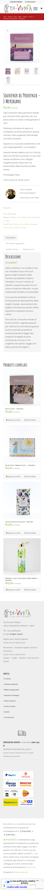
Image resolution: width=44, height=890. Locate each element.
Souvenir (16, 227)
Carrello (6, 712)
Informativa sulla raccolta (15, 887)
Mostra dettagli (31, 420)
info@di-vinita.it (16, 634)
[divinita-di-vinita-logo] (18, 8)
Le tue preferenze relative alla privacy (24, 882)
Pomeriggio (33, 224)
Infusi (19, 217)
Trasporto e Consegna (11, 695)
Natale (24, 217)
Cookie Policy (10, 835)
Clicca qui (31, 867)
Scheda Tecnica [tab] (12, 249)
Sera (11, 227)
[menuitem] (16, 1)
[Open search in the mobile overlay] (26, 8)
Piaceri (29, 217)
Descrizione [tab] (10, 238)
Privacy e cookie (9, 706)
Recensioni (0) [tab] (28, 249)
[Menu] (34, 8)
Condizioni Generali (11, 684)
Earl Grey (9, 224)
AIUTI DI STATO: (10, 840)
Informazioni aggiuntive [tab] (15, 243)
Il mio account (30, 2)
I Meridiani (16, 224)
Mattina (26, 224)
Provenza (6, 227)
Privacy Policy (26, 831)
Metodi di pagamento (11, 690)
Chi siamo (7, 679)
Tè (4, 221)
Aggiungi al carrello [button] (14, 420)
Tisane (8, 221)
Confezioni (13, 217)
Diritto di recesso (10, 701)
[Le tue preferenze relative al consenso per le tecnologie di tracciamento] (4, 885)
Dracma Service (21, 872)
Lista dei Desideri (16, 2)
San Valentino (36, 217)
